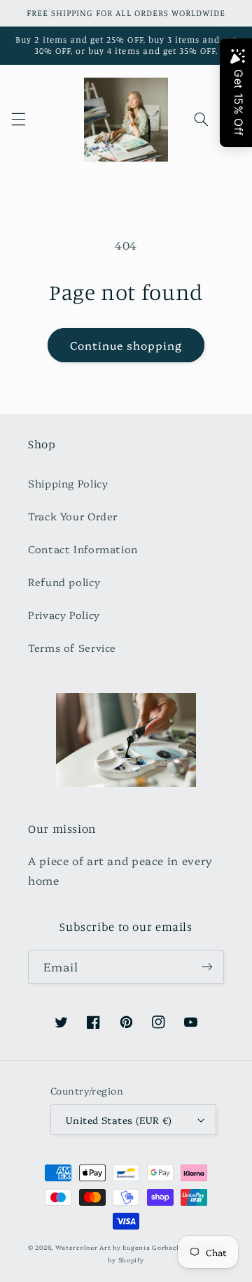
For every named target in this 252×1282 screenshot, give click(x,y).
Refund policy (64, 581)
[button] (18, 120)
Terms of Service (72, 647)
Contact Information (83, 548)
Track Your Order (73, 515)
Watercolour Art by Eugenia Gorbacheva (123, 1247)
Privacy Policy (64, 614)
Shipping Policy (68, 483)
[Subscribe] (207, 967)
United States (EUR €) (119, 1119)
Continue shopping (126, 344)
